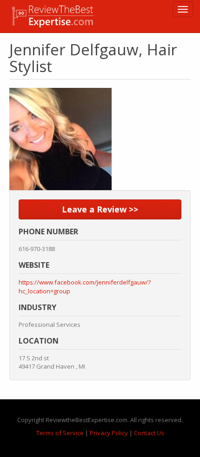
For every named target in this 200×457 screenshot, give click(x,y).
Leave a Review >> (100, 209)
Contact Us (149, 433)
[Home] (53, 16)
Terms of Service (60, 433)
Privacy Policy (109, 433)
